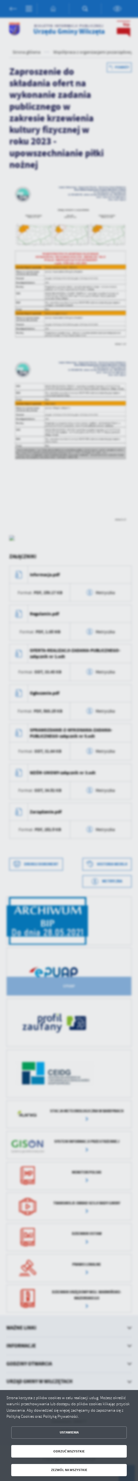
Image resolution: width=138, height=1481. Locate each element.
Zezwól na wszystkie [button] (69, 1470)
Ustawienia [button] (69, 1432)
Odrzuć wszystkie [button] (69, 1451)
